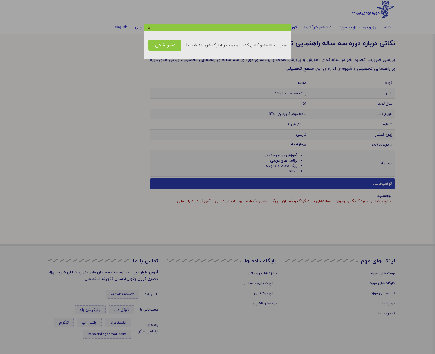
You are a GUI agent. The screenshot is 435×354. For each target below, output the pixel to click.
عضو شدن (165, 45)
